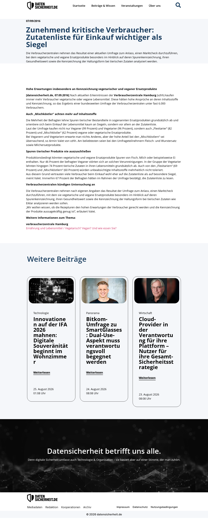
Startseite (79, 5)
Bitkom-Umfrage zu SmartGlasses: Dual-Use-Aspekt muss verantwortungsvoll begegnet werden (104, 340)
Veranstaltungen (132, 5)
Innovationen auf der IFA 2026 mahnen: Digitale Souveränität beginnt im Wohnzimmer (50, 340)
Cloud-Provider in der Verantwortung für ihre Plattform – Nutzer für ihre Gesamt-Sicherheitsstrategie (156, 343)
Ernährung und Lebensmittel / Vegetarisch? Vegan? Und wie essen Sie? (71, 228)
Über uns (155, 5)
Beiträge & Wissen (103, 5)
